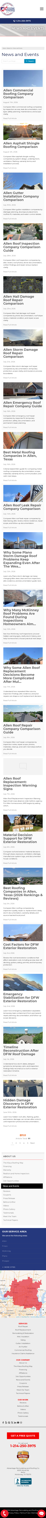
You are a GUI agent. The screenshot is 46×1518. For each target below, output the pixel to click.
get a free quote (23, 1435)
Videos (6, 1206)
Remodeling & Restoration (23, 1333)
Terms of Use (25, 1513)
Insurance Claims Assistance (23, 1353)
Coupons (7, 1195)
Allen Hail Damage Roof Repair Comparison (18, 300)
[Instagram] (21, 1422)
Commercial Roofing (23, 1350)
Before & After (9, 1202)
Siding (23, 1340)
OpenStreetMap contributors (38, 1317)
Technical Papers (10, 1220)
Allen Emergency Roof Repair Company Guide (22, 404)
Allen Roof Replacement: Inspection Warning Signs (20, 784)
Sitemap (34, 1513)
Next (32, 1143)
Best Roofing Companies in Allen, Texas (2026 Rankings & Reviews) (23, 893)
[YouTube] (18, 1422)
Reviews (6, 1191)
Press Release (9, 1198)
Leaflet (17, 1317)
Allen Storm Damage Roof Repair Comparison (20, 353)
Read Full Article (10, 118)
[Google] (9, 1422)
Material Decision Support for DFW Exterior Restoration (20, 838)
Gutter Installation (23, 1343)
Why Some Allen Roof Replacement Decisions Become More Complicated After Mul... (21, 675)
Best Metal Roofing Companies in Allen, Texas (20, 455)
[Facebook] (3, 1422)
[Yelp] (6, 1422)
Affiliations (7, 1177)
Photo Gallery (9, 1209)
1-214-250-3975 (23, 21)
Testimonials (8, 1213)
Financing (7, 1166)
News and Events (11, 1186)
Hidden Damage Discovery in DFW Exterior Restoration (20, 1103)
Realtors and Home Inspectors (16, 1174)
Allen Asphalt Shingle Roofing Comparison (21, 145)
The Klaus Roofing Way (13, 1163)
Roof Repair (23, 1326)
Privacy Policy (13, 1513)
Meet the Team (9, 1216)
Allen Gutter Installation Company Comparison (21, 196)
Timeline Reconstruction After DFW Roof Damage (21, 1050)
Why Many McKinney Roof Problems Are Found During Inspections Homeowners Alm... (21, 617)
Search (31, 61)
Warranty (7, 1170)
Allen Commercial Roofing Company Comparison (18, 93)
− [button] (43, 1313)
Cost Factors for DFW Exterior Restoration (21, 946)
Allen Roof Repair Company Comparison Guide (21, 728)
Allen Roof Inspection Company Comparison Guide (21, 247)
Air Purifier (23, 1347)
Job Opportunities (11, 1181)
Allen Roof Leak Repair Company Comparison (22, 507)
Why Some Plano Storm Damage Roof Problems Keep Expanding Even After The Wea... (21, 559)
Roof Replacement (23, 1330)
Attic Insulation (23, 1337)
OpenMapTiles (25, 1317)
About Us (9, 1156)
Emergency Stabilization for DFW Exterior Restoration (21, 997)
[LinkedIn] (15, 1422)
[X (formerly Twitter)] (12, 1422)
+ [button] (43, 1309)
